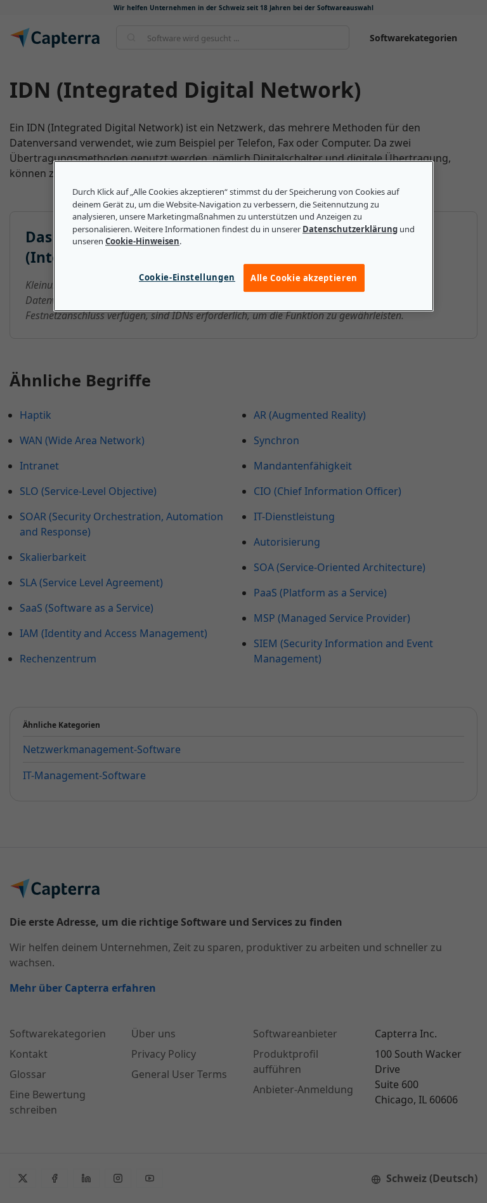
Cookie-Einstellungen (187, 277)
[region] (243, 236)
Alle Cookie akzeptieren (304, 278)
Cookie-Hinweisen (142, 241)
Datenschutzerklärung (350, 229)
